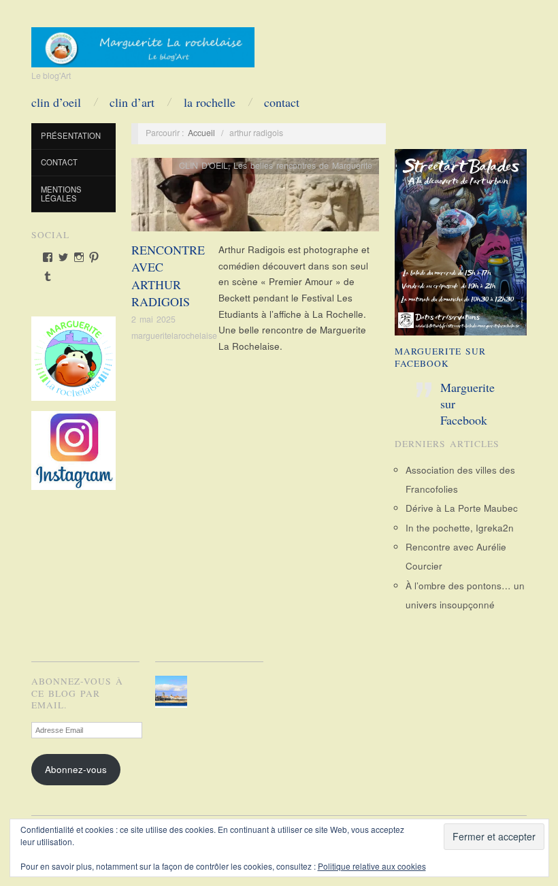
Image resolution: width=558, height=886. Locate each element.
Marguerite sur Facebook (440, 357)
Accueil (201, 133)
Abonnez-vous (76, 769)
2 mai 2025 (153, 319)
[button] (173, 692)
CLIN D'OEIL (203, 165)
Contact (281, 102)
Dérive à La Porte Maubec (462, 508)
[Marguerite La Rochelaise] (143, 42)
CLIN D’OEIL (56, 102)
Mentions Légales (61, 194)
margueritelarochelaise (174, 335)
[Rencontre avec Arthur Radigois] (255, 198)
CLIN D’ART (132, 102)
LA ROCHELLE (209, 102)
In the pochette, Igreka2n (460, 527)
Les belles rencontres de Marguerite (302, 165)
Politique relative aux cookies (372, 866)
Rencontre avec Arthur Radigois (168, 276)
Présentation (71, 135)
